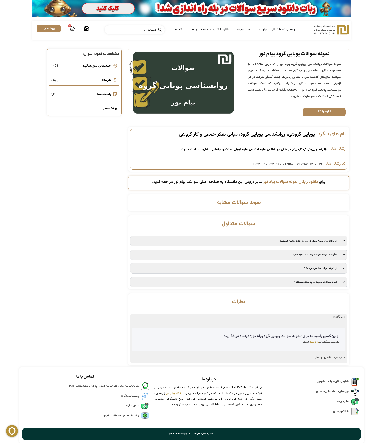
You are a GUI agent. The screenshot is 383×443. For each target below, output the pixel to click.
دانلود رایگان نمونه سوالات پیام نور (291, 182)
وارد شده (314, 342)
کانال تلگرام (132, 406)
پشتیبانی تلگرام (130, 396)
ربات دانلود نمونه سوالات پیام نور (121, 416)
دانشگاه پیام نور (175, 393)
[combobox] (135, 29)
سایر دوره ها (342, 401)
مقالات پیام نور (341, 411)
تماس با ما (85, 376)
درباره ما (209, 379)
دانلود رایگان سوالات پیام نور (333, 381)
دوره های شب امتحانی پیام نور (332, 391)
